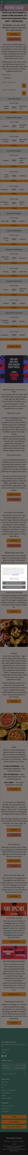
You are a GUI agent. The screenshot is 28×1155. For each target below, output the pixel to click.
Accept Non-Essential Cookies (14, 587)
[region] (14, 577)
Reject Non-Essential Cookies (14, 583)
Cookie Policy (15, 574)
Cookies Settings (14, 579)
